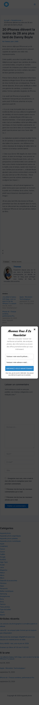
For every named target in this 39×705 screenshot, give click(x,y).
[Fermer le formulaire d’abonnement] (35, 330)
